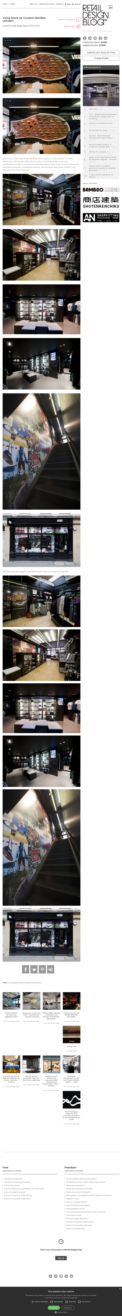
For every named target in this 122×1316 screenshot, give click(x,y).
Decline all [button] (68, 1308)
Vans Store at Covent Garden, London (24, 19)
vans (40, 983)
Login (5, 4)
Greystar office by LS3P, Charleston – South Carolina (31, 1015)
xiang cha (71, 1046)
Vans (35, 159)
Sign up (61, 1258)
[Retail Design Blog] (98, 15)
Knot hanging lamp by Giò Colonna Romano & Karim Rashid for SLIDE (71, 1115)
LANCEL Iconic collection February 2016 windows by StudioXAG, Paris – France (51, 1081)
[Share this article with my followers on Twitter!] (34, 969)
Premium (59, 4)
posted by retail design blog (15, 25)
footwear (28, 983)
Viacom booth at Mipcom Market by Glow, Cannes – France (11, 1079)
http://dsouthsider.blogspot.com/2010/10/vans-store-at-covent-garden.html (36, 572)
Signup (12, 4)
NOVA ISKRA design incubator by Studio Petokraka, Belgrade (51, 1016)
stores (35, 983)
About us (33, 4)
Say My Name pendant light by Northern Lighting (31, 1078)
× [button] (120, 1289)
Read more (74, 1298)
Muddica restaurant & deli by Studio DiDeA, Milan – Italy (71, 1079)
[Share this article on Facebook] (25, 969)
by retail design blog (11, 1021)
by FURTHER (71, 1051)
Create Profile (101, 58)
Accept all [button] (54, 1308)
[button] (32, 1301)
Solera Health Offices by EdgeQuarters (11, 1015)
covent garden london (16, 983)
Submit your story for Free (101, 52)
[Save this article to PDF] (50, 969)
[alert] (61, 1301)
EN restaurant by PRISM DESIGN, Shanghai (72, 1015)
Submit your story (46, 4)
